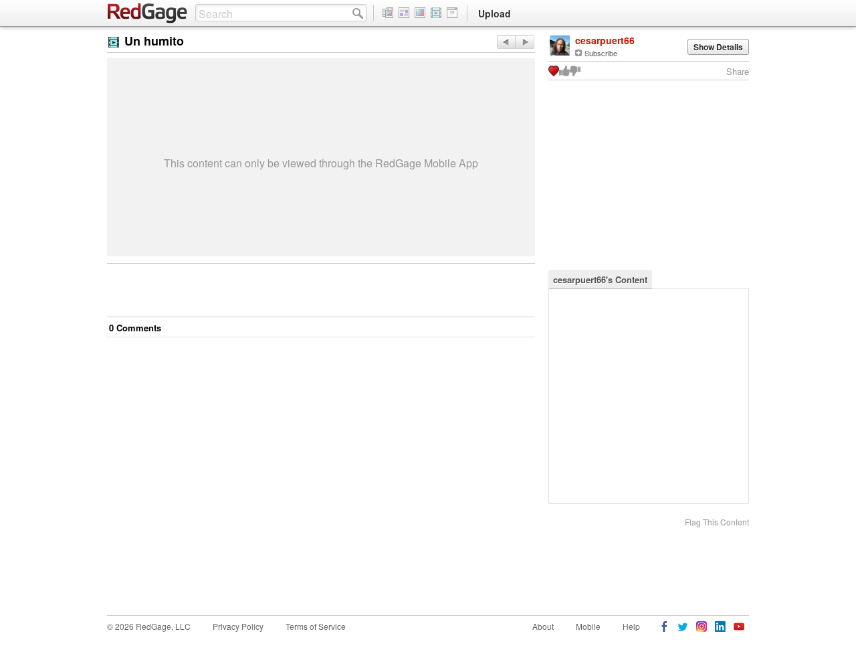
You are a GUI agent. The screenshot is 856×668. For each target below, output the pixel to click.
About (543, 626)
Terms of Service (316, 626)
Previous (524, 42)
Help (631, 626)
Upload (494, 13)
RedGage (148, 13)
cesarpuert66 (605, 40)
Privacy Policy (238, 626)
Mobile (588, 626)
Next (506, 42)
